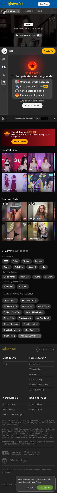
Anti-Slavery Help (36, 390)
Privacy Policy (35, 364)
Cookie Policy (35, 482)
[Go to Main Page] (17, 4)
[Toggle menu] (3, 4)
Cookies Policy (35, 380)
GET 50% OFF (19, 142)
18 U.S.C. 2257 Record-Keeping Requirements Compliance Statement (26, 471)
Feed (39, 11)
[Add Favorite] (4, 51)
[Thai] (6, 261)
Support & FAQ (35, 404)
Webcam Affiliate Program (14, 415)
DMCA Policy (34, 374)
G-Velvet (7, 250)
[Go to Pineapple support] (5, 461)
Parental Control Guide (38, 385)
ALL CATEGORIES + (29, 336)
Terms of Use (35, 369)
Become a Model (10, 404)
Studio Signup (9, 409)
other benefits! (37, 101)
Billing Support (35, 409)
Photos (28, 11)
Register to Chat (32, 105)
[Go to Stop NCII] (18, 461)
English (43, 349)
